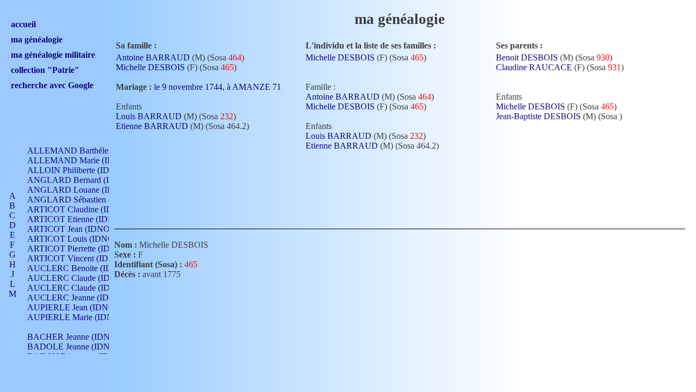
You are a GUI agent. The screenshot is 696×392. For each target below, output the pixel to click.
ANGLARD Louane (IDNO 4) (81, 189)
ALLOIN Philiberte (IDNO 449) (83, 170)
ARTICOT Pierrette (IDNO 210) (84, 248)
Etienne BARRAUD (152, 126)
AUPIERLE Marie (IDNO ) (76, 317)
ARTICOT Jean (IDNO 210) (77, 229)
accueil (23, 24)
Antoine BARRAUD (153, 57)
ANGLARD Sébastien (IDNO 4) (84, 199)
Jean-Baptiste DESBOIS (538, 116)
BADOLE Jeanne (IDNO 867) (80, 346)
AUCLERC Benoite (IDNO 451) (85, 268)
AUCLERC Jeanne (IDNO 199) (83, 297)
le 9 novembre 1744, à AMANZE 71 (218, 86)
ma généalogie (37, 39)
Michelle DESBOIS (150, 67)
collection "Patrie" (45, 70)
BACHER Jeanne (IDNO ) (74, 336)
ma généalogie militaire (53, 54)
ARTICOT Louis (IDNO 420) (79, 238)
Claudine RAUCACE (534, 67)
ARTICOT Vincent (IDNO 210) (83, 258)
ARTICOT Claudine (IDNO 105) (85, 209)
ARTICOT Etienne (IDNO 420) (83, 219)
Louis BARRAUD (149, 116)
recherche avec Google (52, 85)
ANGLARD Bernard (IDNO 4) (82, 180)
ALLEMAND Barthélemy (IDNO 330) (95, 150)
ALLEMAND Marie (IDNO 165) (86, 160)
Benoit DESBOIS (527, 57)
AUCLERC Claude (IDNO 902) (84, 278)
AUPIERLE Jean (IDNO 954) (80, 307)
